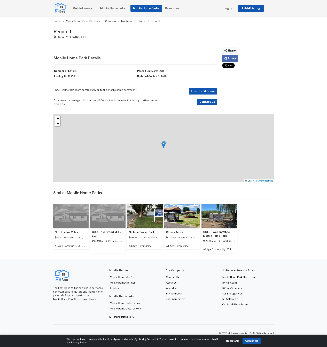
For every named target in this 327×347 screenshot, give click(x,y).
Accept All (251, 340)
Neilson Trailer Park (142, 232)
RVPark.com (229, 282)
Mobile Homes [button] (82, 8)
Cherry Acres (174, 232)
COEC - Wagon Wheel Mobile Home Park (217, 233)
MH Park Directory (121, 316)
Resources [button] (172, 8)
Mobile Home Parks (146, 8)
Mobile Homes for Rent (123, 282)
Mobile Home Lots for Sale (125, 303)
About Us (171, 282)
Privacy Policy (174, 293)
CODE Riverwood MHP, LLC (106, 233)
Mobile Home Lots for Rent (125, 308)
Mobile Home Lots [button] (112, 8)
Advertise (171, 288)
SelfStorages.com (232, 293)
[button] (254, 8)
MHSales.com (230, 299)
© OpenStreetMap (264, 180)
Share (231, 50)
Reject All (232, 340)
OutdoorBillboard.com (235, 304)
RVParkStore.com (232, 288)
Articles (114, 288)
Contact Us (207, 101)
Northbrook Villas (66, 232)
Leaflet (250, 180)
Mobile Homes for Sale (123, 277)
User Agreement (175, 299)
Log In (228, 8)
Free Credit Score (203, 91)
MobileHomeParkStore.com (69, 299)
